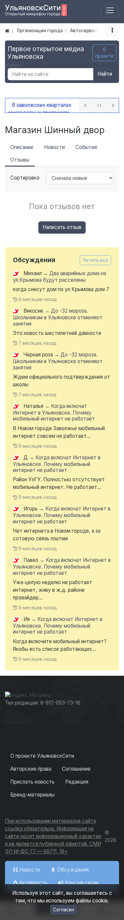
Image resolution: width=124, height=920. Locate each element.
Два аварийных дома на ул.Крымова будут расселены (59, 276)
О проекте (104, 53)
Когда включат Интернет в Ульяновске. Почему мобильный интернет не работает (54, 412)
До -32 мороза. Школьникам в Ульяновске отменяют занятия (58, 317)
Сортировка (24, 178)
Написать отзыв (62, 227)
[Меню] (110, 10)
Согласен (63, 909)
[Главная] (7, 30)
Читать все (95, 260)
